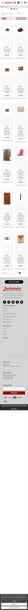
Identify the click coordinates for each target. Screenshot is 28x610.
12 (7, 274)
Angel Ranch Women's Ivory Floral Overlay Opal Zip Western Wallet (7, 260)
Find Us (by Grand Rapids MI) (9, 313)
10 (3, 274)
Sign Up (4, 331)
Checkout (5, 334)
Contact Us (5, 308)
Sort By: (4, 18)
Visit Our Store (14, 282)
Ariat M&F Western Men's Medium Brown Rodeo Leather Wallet (7, 218)
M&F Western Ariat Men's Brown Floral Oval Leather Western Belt (7, 131)
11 (5, 274)
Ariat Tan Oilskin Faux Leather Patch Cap (7, 50)
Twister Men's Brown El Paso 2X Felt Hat (20, 50)
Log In (4, 328)
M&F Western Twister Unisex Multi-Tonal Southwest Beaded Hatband (20, 218)
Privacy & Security (7, 319)
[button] (13, 14)
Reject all (14, 604)
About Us (5, 311)
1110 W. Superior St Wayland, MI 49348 (11, 366)
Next (11, 274)
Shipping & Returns (7, 322)
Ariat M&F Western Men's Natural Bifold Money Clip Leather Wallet (20, 260)
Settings (14, 601)
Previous (5, 272)
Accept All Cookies (14, 607)
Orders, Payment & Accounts (9, 316)
